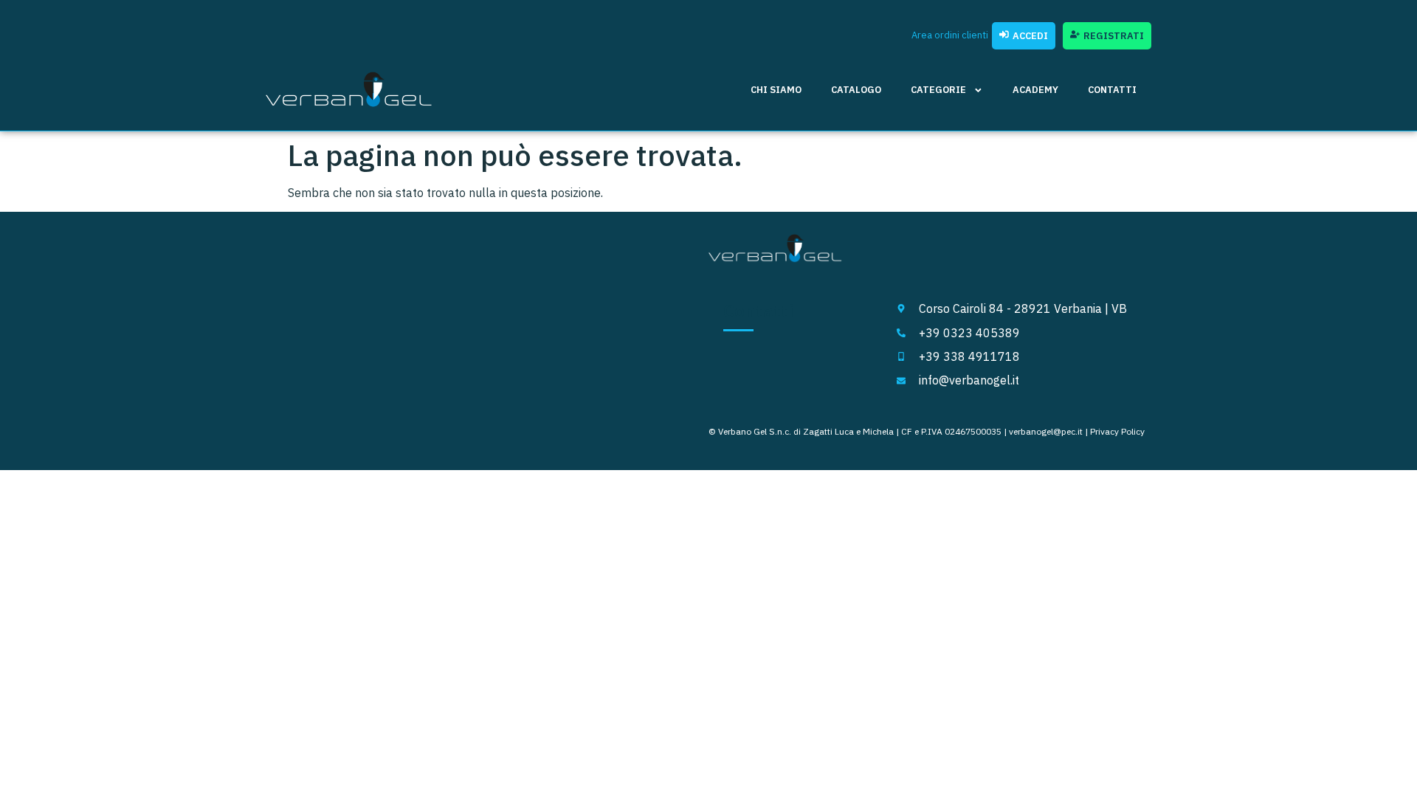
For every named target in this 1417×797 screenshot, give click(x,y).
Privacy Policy (1117, 431)
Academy (1035, 89)
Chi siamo (776, 89)
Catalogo (856, 89)
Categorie (938, 89)
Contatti (1112, 89)
